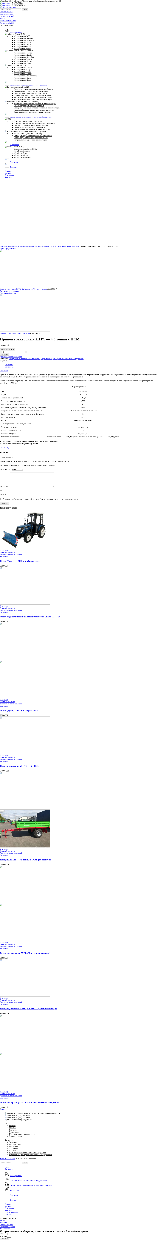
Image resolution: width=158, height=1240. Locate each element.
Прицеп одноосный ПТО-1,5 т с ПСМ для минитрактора (28, 1008)
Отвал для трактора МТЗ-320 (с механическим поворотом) (29, 1102)
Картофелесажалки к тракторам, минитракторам (33, 99)
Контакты (13, 1130)
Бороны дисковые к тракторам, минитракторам (32, 95)
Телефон (3, 1238)
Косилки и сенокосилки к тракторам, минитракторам (35, 104)
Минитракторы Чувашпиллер (25, 76)
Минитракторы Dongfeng (24, 40)
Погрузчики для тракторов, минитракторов (31, 125)
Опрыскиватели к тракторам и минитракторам (32, 112)
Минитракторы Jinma (22, 44)
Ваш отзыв (5, 486)
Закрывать (4, 556)
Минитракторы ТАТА (22, 72)
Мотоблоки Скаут (21, 155)
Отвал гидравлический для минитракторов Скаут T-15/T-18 (30, 616)
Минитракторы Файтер (23, 74)
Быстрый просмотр (7, 552)
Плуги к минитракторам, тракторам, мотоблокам (33, 89)
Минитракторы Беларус (23, 59)
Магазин (12, 1128)
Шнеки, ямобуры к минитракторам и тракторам (33, 136)
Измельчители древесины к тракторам (29, 134)
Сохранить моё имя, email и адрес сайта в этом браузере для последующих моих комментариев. (40, 499)
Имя (2, 490)
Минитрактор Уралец (22, 49)
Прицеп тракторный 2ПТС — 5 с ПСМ (19, 766)
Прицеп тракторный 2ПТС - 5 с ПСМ (15, 333)
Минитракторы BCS (22, 36)
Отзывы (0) (9, 367)
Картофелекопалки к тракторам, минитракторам (33, 97)
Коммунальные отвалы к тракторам (28, 121)
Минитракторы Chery (22, 78)
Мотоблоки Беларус (22, 151)
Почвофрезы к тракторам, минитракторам (30, 93)
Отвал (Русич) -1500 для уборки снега (19, 710)
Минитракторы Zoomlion (24, 57)
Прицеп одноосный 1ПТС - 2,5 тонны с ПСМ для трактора (23, 289)
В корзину (4, 354)
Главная (3, 246)
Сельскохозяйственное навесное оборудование (27, 1153)
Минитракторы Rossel (22, 80)
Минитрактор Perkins (22, 47)
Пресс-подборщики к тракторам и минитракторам (34, 110)
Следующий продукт (8, 293)
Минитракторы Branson (23, 38)
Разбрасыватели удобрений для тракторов (30, 140)
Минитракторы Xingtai (23, 55)
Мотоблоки (13, 1146)
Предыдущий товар (7, 249)
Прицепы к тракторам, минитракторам (29, 127)
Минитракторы (15, 1144)
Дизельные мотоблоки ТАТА (25, 149)
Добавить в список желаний (11, 357)
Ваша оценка (6, 469)
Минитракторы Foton (22, 42)
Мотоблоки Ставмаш (22, 157)
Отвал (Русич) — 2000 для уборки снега (20, 561)
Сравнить (8, 1216)
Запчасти (12, 1150)
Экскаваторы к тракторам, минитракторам (31, 138)
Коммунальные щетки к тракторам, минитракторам (34, 123)
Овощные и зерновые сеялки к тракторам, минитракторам (37, 108)
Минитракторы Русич (22, 63)
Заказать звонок (6, 12)
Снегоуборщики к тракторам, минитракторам (32, 129)
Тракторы (13, 1142)
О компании (14, 1132)
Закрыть (3, 1223)
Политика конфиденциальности (22, 1134)
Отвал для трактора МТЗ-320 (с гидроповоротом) (25, 953)
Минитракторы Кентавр (23, 61)
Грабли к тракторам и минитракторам (29, 106)
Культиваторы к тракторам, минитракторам (31, 91)
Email (3, 495)
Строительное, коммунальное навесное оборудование (27, 246)
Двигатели (13, 1148)
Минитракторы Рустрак (23, 67)
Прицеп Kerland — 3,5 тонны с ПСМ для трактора (25, 859)
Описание (9, 365)
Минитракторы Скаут (22, 70)
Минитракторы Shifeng (23, 53)
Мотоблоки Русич (21, 153)
